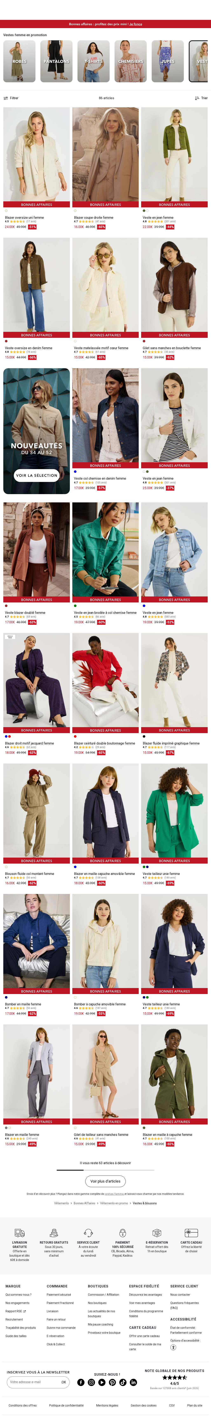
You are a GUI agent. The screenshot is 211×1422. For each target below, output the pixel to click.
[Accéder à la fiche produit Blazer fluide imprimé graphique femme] (174, 683)
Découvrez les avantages (145, 1294)
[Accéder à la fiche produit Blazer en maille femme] (36, 1074)
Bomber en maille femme (23, 1004)
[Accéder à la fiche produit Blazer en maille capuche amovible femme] (105, 814)
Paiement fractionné (60, 1303)
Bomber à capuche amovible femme (100, 1004)
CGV (172, 1405)
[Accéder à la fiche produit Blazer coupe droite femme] (105, 157)
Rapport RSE (14, 1311)
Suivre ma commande (61, 1327)
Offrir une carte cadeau (144, 1336)
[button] (64, 112)
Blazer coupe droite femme (93, 218)
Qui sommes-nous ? (19, 1294)
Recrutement (14, 1319)
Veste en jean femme (158, 218)
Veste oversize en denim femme (28, 348)
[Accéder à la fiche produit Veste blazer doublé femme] (36, 552)
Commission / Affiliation (103, 1294)
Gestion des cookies (144, 1405)
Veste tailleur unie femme (161, 874)
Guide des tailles (16, 1336)
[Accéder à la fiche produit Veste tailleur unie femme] (174, 814)
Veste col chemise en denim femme (100, 478)
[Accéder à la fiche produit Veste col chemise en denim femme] (105, 418)
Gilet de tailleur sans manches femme (101, 1135)
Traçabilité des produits (21, 1327)
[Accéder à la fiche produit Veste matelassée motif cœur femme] (105, 288)
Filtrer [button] (14, 98)
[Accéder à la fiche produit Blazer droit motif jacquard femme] (36, 683)
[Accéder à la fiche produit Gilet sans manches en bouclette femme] (174, 288)
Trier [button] (204, 98)
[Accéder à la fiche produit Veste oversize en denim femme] (36, 288)
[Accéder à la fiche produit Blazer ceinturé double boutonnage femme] (105, 683)
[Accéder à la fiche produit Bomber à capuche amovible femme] (105, 944)
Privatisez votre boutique (104, 1332)
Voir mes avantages (142, 1303)
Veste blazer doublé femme (25, 613)
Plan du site (194, 1405)
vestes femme (114, 1194)
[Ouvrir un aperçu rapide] (65, 112)
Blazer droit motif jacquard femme (29, 743)
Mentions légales (107, 1405)
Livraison (52, 1311)
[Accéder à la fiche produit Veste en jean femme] (174, 157)
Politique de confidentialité (66, 1405)
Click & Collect (56, 1344)
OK (64, 1382)
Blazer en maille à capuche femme (167, 1135)
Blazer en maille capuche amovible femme (104, 874)
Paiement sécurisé (59, 1294)
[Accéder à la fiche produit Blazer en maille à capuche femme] (174, 1074)
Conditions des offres (23, 1405)
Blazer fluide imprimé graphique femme (171, 743)
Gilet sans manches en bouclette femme (172, 348)
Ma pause (100, 1324)
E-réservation (55, 1336)
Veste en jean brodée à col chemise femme (105, 613)
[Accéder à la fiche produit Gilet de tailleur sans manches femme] (105, 1074)
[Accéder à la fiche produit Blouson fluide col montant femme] (36, 814)
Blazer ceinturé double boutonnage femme (104, 743)
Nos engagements (17, 1303)
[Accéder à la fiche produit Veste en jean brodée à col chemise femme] (105, 552)
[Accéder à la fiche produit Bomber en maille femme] (36, 944)
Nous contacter (180, 1294)
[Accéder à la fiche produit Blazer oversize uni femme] (36, 157)
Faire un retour (56, 1319)
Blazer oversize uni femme (24, 218)
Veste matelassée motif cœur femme (101, 348)
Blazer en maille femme (22, 1135)
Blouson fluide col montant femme (29, 874)
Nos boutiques (97, 1303)
